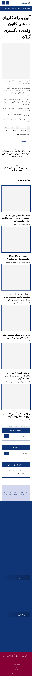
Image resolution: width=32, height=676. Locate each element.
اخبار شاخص (24, 224)
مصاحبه (8, 382)
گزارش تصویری (9, 262)
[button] (20, 141)
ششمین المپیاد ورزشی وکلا (11, 130)
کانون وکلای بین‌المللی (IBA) (17, 495)
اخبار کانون (7, 127)
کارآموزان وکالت (21, 473)
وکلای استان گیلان (15, 470)
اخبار (13, 127)
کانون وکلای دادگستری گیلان (23, 134)
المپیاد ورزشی (23, 130)
